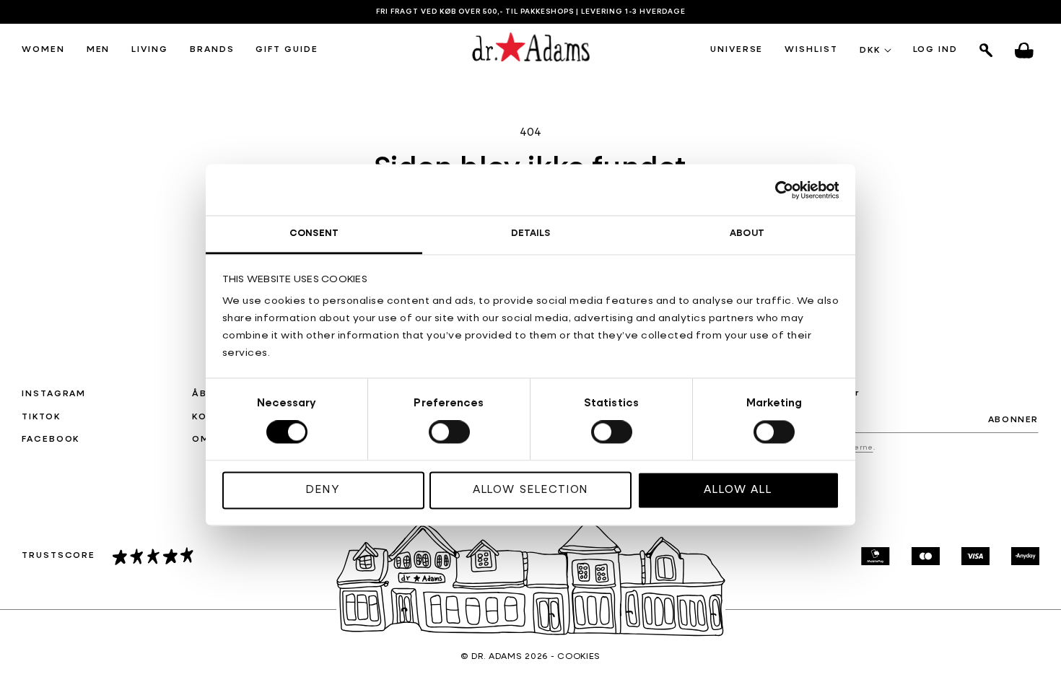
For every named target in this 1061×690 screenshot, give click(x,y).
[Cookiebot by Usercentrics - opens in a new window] (776, 189)
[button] (43, 50)
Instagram (54, 394)
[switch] (449, 432)
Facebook (50, 439)
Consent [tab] (314, 233)
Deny (323, 489)
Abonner (1013, 420)
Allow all (738, 489)
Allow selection (531, 489)
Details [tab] (531, 233)
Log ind (935, 50)
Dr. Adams (496, 656)
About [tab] (747, 233)
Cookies (579, 656)
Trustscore (58, 555)
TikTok (41, 417)
